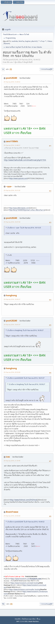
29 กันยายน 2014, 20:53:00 (12, 372)
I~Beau (49, 41)
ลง (3, 69)
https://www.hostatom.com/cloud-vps (25, 586)
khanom (6, 43)
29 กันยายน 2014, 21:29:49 (12, 461)
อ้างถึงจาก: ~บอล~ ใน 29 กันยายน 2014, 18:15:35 (24, 228)
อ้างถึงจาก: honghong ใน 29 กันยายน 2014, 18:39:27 (25, 330)
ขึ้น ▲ (38, 619)
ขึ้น (3, 604)
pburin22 (34, 41)
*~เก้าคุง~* (42, 41)
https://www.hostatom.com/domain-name (26, 592)
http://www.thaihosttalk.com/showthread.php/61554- (25, 160)
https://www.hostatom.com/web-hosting (25, 583)
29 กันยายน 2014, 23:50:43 (12, 516)
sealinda (15, 41)
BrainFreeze (12, 511)
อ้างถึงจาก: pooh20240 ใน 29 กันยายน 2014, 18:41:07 (25, 378)
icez (8, 456)
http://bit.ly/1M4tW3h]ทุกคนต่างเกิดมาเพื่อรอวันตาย (27, 210)
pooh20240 (11, 78)
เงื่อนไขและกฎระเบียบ (28, 619)
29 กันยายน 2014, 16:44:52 (12, 82)
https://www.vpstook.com (18, 178)
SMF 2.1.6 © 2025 (22, 621)
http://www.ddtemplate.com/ (19, 208)
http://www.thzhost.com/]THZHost (23, 500)
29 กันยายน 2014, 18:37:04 (12, 222)
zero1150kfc (12, 141)
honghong (11, 295)
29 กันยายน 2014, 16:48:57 (12, 145)
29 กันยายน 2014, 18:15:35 (12, 190)
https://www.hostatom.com (20, 579)
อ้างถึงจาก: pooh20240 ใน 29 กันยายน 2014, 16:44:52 (25, 522)
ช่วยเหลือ (17, 619)
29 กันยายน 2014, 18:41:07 (12, 325)
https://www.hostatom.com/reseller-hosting (24, 589)
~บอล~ (9, 186)
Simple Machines (33, 621)
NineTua (21, 41)
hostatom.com (35, 579)
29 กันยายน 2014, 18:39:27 (12, 299)
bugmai (28, 41)
